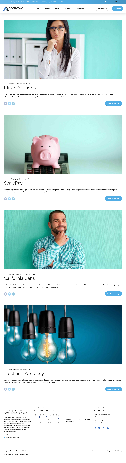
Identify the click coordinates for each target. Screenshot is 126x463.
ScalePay (13, 183)
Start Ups (27, 84)
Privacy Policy (8, 454)
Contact (67, 8)
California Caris (19, 278)
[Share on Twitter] (9, 103)
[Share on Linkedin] (13, 103)
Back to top (118, 451)
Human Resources (15, 84)
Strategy (28, 179)
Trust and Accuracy (24, 373)
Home (36, 8)
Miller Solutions (20, 87)
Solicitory (27, 274)
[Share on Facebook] (5, 103)
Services (47, 8)
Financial (12, 179)
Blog (57, 8)
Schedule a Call (80, 8)
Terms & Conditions (21, 454)
